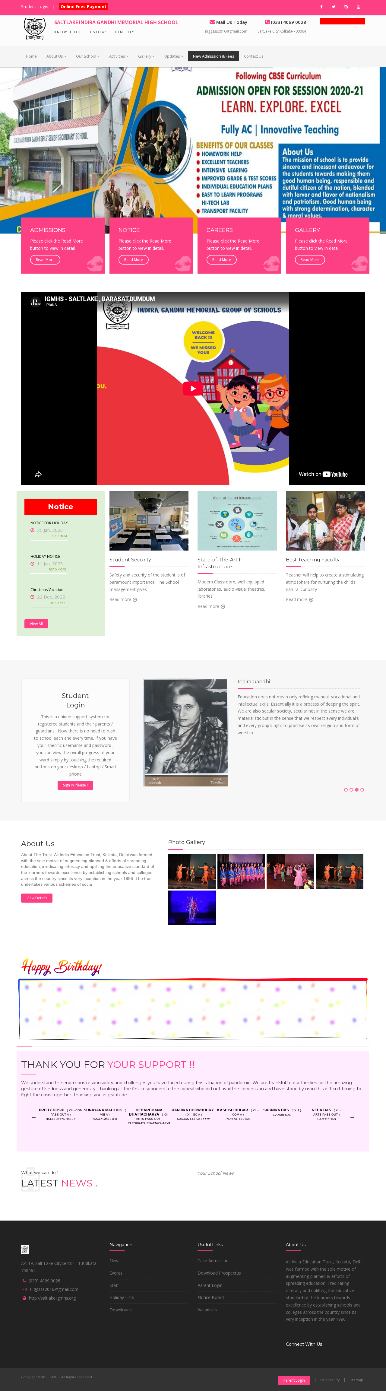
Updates (172, 56)
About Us (54, 56)
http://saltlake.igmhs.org (52, 1298)
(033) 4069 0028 (44, 1281)
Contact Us (254, 56)
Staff (114, 1285)
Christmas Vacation (46, 589)
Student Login (34, 6)
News (115, 1260)
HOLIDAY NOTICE (45, 556)
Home (31, 56)
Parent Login (210, 1285)
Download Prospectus (219, 1273)
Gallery (144, 56)
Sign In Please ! (75, 785)
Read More (45, 259)
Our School (86, 56)
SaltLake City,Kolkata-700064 (282, 31)
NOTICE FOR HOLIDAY (49, 523)
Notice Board (211, 1297)
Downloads (120, 1310)
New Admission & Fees (213, 56)
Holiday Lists (121, 1297)
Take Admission (213, 1260)
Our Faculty (330, 1380)
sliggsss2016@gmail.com (225, 31)
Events (115, 1273)
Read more (120, 599)
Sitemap (356, 1380)
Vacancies (207, 1310)
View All (36, 623)
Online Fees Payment (83, 6)
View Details (37, 897)
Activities (117, 56)
